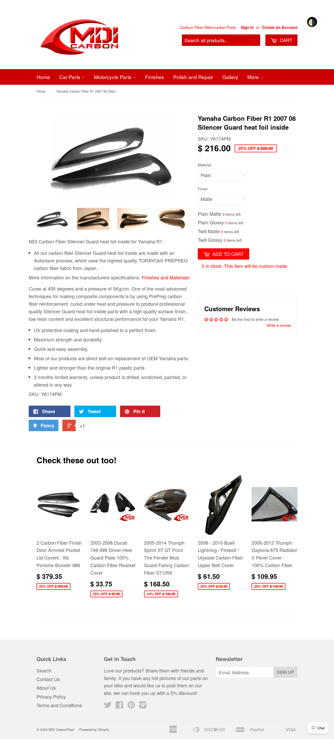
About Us (46, 687)
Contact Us (48, 679)
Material (204, 164)
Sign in (247, 27)
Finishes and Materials (165, 277)
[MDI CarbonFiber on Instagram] (143, 705)
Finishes (154, 76)
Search (44, 670)
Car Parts (70, 76)
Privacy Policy (51, 696)
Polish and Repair (193, 76)
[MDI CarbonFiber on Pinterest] (131, 705)
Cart (285, 40)
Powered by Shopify (94, 729)
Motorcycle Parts (113, 76)
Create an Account (279, 27)
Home (43, 76)
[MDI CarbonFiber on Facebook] (119, 705)
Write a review (279, 325)
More (253, 76)
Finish (203, 188)
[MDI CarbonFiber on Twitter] (108, 705)
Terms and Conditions (59, 705)
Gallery (230, 76)
